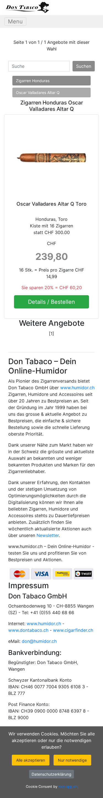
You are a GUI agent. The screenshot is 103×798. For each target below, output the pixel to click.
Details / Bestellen (51, 302)
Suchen (83, 66)
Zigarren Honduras (32, 80)
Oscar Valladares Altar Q (38, 92)
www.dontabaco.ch (28, 630)
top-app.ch (68, 786)
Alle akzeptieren (30, 760)
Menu (15, 21)
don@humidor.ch (39, 641)
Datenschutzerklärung (51, 774)
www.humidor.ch (77, 387)
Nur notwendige (72, 760)
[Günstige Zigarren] (27, 7)
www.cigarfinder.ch (73, 630)
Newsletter (48, 535)
